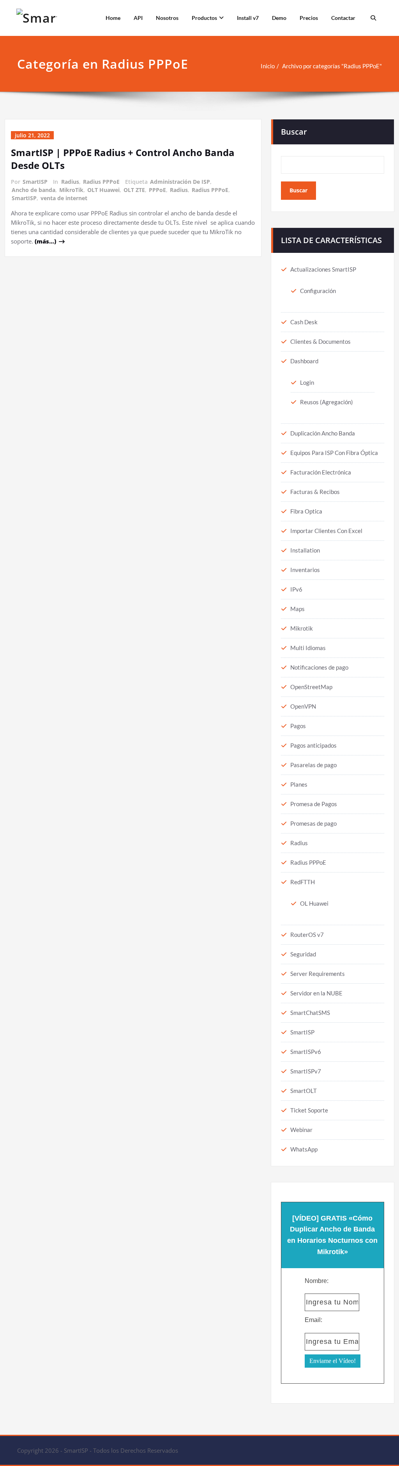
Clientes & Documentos (320, 341)
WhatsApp (304, 1149)
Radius (70, 181)
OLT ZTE (134, 190)
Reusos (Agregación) (326, 401)
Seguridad (303, 954)
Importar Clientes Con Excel (326, 530)
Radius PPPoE (101, 181)
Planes (298, 784)
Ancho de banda (33, 190)
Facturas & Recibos (315, 491)
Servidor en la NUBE (316, 993)
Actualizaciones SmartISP (323, 269)
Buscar (294, 131)
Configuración (318, 290)
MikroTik (71, 190)
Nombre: (316, 1281)
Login (307, 382)
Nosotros (167, 17)
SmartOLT (303, 1090)
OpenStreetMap (311, 686)
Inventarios (305, 569)
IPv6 (296, 589)
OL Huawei (314, 903)
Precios (309, 17)
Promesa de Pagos (313, 803)
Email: (313, 1320)
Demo (279, 17)
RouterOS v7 (307, 934)
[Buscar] (372, 18)
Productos (204, 17)
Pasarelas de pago (313, 764)
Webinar (301, 1129)
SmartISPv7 (305, 1071)
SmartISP (35, 181)
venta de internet (64, 198)
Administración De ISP (180, 181)
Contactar (343, 17)
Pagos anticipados (313, 745)
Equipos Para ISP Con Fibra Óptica (334, 452)
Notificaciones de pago (319, 667)
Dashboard (304, 360)
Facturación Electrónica (320, 472)
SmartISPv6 (305, 1051)
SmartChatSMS (310, 1012)
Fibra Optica (306, 511)
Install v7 (248, 17)
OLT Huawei (103, 190)
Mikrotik (301, 628)
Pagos (298, 725)
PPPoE (157, 190)
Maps (297, 608)
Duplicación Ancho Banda (322, 433)
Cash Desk (304, 321)
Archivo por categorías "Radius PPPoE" (332, 65)
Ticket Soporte (309, 1110)
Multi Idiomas (308, 647)
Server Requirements (317, 973)
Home (113, 17)
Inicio (268, 65)
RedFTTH (302, 881)
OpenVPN (303, 706)
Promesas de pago (313, 823)
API (138, 17)
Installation (305, 550)
